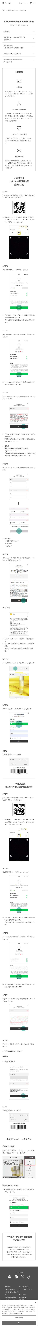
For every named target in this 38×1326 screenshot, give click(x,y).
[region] (19, 1313)
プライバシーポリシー (15, 1313)
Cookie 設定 (19, 1318)
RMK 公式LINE (7, 1150)
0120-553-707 (26, 1247)
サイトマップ (22, 1294)
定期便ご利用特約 (10, 1289)
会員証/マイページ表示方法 (12, 54)
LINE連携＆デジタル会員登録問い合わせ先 (13, 60)
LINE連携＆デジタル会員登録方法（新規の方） (14, 38)
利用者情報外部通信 (10, 1297)
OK (19, 1323)
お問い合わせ (22, 1297)
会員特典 (6, 31)
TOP (4, 10)
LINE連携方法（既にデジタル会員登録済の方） (14, 46)
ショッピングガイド (24, 1286)
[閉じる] (35, 1302)
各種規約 (7, 1286)
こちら (5, 195)
